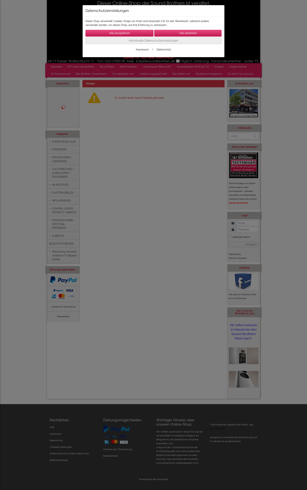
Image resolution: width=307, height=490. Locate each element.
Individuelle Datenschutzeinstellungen (153, 40)
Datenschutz (164, 49)
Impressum (142, 49)
